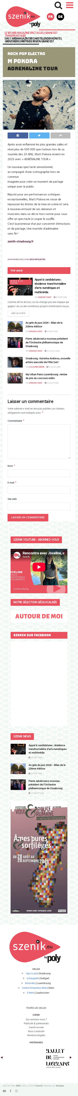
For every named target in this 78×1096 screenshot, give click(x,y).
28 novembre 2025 (15, 259)
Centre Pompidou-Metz (34, 988)
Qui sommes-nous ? (36, 1020)
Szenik (39, 1086)
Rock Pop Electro (26, 53)
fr (50, 16)
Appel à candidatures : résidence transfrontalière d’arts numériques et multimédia (50, 286)
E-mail (12, 483)
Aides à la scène (17, 282)
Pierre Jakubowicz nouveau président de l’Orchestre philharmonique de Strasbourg (47, 342)
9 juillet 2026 (54, 366)
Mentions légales (36, 1035)
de (60, 16)
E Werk (30, 993)
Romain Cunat (44, 297)
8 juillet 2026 (52, 382)
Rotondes (30, 983)
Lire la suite (18, 313)
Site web (12, 499)
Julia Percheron (36, 366)
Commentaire (16, 421)
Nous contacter (36, 1031)
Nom (11, 466)
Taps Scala (31, 974)
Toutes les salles (36, 1008)
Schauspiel (32, 978)
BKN (18, 1086)
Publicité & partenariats (36, 1024)
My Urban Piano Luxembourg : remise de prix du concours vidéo (46, 376)
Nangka (60, 1086)
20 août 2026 (61, 297)
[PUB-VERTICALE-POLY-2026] (39, 857)
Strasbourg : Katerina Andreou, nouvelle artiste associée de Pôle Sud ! (48, 360)
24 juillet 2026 (53, 350)
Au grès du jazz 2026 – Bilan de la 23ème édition (44, 325)
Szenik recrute (36, 1027)
